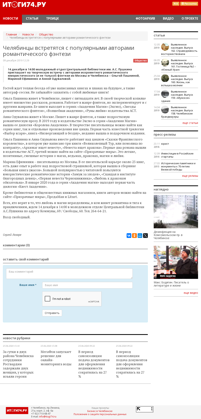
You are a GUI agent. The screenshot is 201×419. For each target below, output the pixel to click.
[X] (145, 235)
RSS (176, 3)
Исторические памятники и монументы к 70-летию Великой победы (178, 166)
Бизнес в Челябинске (99, 411)
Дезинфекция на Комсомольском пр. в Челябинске (168, 235)
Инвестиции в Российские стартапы (177, 155)
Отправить (52, 313)
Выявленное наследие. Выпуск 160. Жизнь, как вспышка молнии (177, 80)
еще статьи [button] (190, 122)
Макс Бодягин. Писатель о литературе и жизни (171, 284)
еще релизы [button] (190, 175)
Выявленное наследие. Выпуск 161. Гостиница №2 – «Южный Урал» (178, 64)
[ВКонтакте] (129, 235)
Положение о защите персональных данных (100, 414)
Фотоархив (145, 18)
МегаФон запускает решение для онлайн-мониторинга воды (56, 358)
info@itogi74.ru (47, 416)
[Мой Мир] (140, 235)
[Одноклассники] (134, 235)
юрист (165, 143)
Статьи (32, 18)
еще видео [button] (191, 292)
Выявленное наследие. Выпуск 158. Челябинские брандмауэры (177, 111)
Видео (168, 18)
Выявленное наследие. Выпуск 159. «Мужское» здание (177, 96)
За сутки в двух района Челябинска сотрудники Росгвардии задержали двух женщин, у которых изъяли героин (18, 364)
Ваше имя (27, 285)
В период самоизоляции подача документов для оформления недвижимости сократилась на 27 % (94, 364)
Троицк (52, 18)
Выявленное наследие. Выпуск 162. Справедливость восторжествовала (179, 49)
